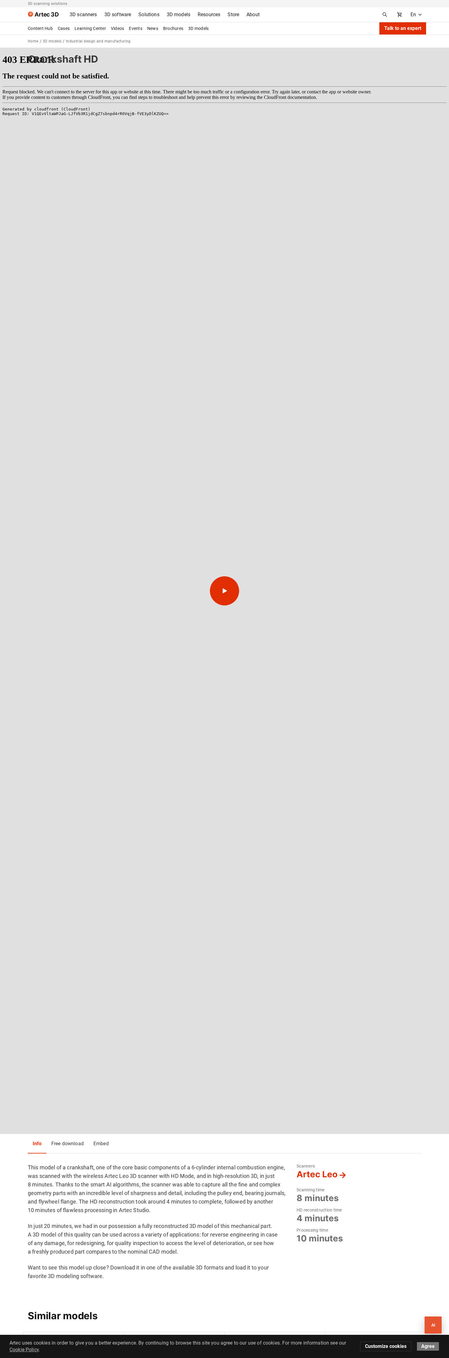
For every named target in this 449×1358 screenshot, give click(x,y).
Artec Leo (317, 1174)
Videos (117, 28)
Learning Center (90, 28)
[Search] (385, 14)
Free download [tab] (67, 1143)
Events (135, 28)
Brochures (173, 28)
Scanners (306, 1166)
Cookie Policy (24, 1350)
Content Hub (40, 28)
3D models (198, 28)
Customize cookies (386, 1346)
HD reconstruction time (319, 1210)
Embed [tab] (101, 1143)
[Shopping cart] (399, 14)
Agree (428, 1346)
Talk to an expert (402, 28)
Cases (64, 28)
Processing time (312, 1230)
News (152, 28)
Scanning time (310, 1189)
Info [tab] (37, 1143)
